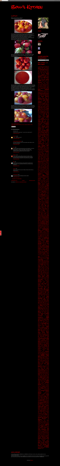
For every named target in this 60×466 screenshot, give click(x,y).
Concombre (40, 141)
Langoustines (40, 259)
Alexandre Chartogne (43, 71)
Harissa (46, 219)
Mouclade (43, 296)
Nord (42, 303)
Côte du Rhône (45, 149)
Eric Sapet (39, 177)
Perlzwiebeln (39, 327)
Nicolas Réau (45, 301)
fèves (48, 185)
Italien (41, 228)
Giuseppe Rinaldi (41, 207)
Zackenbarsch (44, 443)
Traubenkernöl (40, 425)
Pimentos (44, 337)
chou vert (45, 134)
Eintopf (46, 169)
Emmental (47, 171)
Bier (38, 95)
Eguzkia (48, 168)
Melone (12, 125)
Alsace (39, 73)
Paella (45, 310)
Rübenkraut (44, 372)
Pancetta (42, 313)
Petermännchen (41, 328)
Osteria (43, 309)
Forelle (45, 193)
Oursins (39, 310)
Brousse (44, 110)
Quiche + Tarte (45, 355)
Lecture (39, 264)
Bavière (43, 91)
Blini (48, 98)
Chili (41, 131)
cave (45, 120)
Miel (48, 287)
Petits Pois (40, 330)
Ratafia (45, 358)
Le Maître (42, 263)
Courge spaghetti (42, 151)
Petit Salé (45, 329)
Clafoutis (42, 137)
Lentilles (39, 266)
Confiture (40, 143)
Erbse (43, 174)
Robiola (39, 368)
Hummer (47, 224)
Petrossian (47, 330)
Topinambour (40, 421)
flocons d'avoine (40, 190)
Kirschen (43, 245)
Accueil (23, 180)
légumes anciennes (46, 264)
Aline (46, 72)
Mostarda (47, 295)
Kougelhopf (47, 248)
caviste (48, 120)
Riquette (44, 365)
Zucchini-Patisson (40, 446)
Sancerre (44, 380)
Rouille (39, 372)
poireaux (42, 342)
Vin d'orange (46, 431)
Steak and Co (47, 404)
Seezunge (45, 395)
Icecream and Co (46, 225)
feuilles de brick (44, 185)
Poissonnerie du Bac (41, 343)
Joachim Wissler (44, 235)
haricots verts (42, 219)
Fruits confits (44, 199)
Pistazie (45, 340)
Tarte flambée (47, 411)
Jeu (40, 235)
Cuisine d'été (45, 156)
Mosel (42, 295)
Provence (47, 351)
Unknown (14, 136)
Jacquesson (47, 228)
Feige (39, 182)
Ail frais (40, 69)
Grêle (42, 211)
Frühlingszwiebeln (40, 198)
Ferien (39, 185)
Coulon (45, 150)
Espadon (48, 177)
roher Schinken (46, 368)
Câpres (47, 116)
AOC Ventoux (44, 76)
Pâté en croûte (46, 319)
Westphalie (43, 440)
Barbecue (44, 87)
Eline (14, 147)
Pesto (47, 327)
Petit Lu (42, 329)
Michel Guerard (43, 287)
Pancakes (39, 313)
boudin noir (39, 104)
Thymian (45, 417)
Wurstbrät (42, 442)
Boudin (44, 103)
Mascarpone (40, 281)
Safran (39, 374)
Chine (45, 131)
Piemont (44, 334)
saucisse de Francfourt (45, 384)
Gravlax (39, 211)
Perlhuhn (47, 326)
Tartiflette (44, 412)
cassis (46, 119)
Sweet (44, 408)
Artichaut (39, 79)
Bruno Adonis (47, 111)
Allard (48, 72)
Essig (48, 178)
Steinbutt (43, 405)
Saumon (41, 387)
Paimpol (48, 310)
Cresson (39, 155)
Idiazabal (39, 226)
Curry (39, 158)
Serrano (42, 398)
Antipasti (40, 76)
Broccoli (42, 109)
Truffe (45, 425)
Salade (41, 377)
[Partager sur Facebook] (14, 126)
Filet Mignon (40, 187)
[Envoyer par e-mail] (11, 126)
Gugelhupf (39, 215)
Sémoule (44, 397)
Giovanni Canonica (43, 206)
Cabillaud (47, 112)
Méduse (44, 282)
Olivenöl (39, 307)
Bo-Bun (39, 100)
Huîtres (45, 224)
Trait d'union (43, 423)
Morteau (39, 294)
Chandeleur (39, 124)
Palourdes (39, 312)
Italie (38, 228)
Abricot (42, 67)
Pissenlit (47, 339)
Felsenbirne (43, 183)
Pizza (39, 341)
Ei (38, 169)
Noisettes (41, 302)
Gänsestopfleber (46, 200)
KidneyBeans (44, 244)
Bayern (45, 91)
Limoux (46, 270)
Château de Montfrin (41, 127)
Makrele (41, 274)
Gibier (42, 204)
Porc (45, 346)
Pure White (47, 353)
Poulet (45, 348)
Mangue (43, 276)
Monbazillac (41, 291)
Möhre (47, 290)
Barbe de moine (40, 87)
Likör (48, 269)
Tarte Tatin (40, 412)
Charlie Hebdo (43, 125)
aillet (43, 69)
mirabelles (39, 290)
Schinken (43, 390)
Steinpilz (39, 406)
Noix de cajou (47, 302)
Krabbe (41, 249)
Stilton (42, 406)
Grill (45, 212)
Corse (44, 147)
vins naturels (47, 433)
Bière (40, 95)
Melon (31, 124)
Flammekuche (47, 188)
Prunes (44, 352)
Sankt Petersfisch (46, 381)
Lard (45, 260)
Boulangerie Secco (40, 105)
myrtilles (44, 299)
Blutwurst (47, 99)
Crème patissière (44, 154)
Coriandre (44, 146)
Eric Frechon (43, 176)
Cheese (39, 129)
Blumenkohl (40, 99)
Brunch (39, 111)
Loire (48, 271)
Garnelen (43, 201)
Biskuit (39, 96)
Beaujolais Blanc (40, 92)
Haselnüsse (39, 220)
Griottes (48, 212)
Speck (41, 402)
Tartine (48, 412)
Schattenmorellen (46, 389)
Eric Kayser (47, 176)
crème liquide (40, 154)
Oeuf (48, 304)
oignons (44, 305)
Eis (48, 169)
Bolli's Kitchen (27, 7)
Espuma (44, 178)
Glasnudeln (43, 208)
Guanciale (44, 214)
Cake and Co (46, 114)
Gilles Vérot (47, 205)
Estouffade (43, 179)
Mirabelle (47, 289)
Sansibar (39, 382)
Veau (48, 428)
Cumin (39, 157)
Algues (44, 72)
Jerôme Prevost (45, 234)
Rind (48, 363)
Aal (48, 66)
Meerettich (47, 282)
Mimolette (39, 289)
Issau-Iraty (47, 227)
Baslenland (44, 90)
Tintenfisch (44, 418)
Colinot (41, 140)
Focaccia (47, 190)
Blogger (31, 460)
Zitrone (39, 445)
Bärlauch (39, 88)
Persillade (44, 327)
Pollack (45, 344)
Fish (44, 188)
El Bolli (41, 170)
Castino (42, 120)
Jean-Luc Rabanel (40, 234)
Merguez (42, 284)
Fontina (39, 193)
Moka (38, 291)
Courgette (47, 151)
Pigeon (44, 335)
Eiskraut (39, 170)
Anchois (42, 75)
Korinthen (39, 248)
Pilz (45, 336)
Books (39, 103)
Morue (42, 294)
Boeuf (44, 100)
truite (45, 426)
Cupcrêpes (44, 157)
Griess (44, 212)
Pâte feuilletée (40, 320)
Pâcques (43, 310)
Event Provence (43, 180)
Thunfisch (39, 417)
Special (39, 402)
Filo (42, 187)
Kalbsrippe (43, 240)
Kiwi (46, 245)
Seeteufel (47, 394)
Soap (14, 125)
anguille (48, 75)
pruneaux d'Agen (40, 352)
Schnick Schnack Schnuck (17, 141)
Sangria (42, 381)
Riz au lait (46, 366)
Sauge (39, 387)
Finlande (48, 187)
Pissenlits (39, 340)
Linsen (39, 271)
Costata (41, 148)
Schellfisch (39, 390)
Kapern (47, 241)
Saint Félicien (45, 374)
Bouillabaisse (43, 104)
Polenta (43, 344)
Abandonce (39, 67)
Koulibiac (39, 249)
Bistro (42, 96)
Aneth (45, 75)
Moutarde (47, 297)
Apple (45, 77)
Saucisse (39, 384)
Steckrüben (39, 405)
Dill (41, 161)
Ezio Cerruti (47, 180)
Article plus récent (14, 180)
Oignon (41, 305)
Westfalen (39, 440)
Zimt (48, 444)
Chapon (43, 124)
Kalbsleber (39, 240)
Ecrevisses (41, 168)
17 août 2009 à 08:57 (16, 144)
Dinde (43, 161)
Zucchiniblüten (46, 446)
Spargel (44, 401)
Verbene (48, 429)
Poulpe (48, 348)
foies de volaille (42, 192)
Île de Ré (43, 226)
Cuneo (41, 157)
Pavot (40, 323)
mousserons (43, 297)
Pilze (48, 336)
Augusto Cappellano (46, 82)
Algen (41, 72)
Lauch (48, 261)
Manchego (47, 274)
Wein (43, 436)
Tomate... (40, 419)
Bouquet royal (40, 106)
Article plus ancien (32, 180)
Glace (45, 207)
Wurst (39, 442)
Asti (45, 80)
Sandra (14, 168)
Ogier (38, 305)
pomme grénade (40, 345)
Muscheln (47, 298)
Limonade (39, 270)
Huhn (42, 223)
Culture (48, 156)
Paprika (47, 313)
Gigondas (45, 204)
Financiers (44, 187)
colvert (46, 140)
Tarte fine (43, 411)
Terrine (45, 414)
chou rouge (42, 134)
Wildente (48, 440)
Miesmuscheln (40, 288)
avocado (43, 84)
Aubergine (40, 82)
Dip (44, 161)
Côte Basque (44, 148)
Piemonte (47, 334)
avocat (46, 84)
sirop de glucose (40, 399)
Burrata (42, 112)
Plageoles (41, 341)
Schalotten (39, 389)
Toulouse (42, 422)
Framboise (25, 124)
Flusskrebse (44, 190)
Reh (48, 360)
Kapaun (44, 241)
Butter (45, 112)
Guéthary (47, 214)
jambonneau (40, 232)
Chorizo (46, 132)
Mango (48, 275)
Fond (45, 192)
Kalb (42, 239)
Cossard (39, 148)
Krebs (42, 250)
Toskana (39, 422)
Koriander (47, 247)
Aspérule (43, 80)
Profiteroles (39, 351)
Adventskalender (46, 67)
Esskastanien (39, 179)
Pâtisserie (47, 321)
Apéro (39, 77)
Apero (48, 76)
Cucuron (42, 156)
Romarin (39, 369)
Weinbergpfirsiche (46, 436)
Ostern (45, 309)
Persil (42, 327)
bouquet (48, 105)
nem (38, 301)
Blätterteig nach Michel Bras (43, 97)
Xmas (38, 443)
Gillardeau (42, 205)
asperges (39, 80)
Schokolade (47, 391)
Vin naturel (44, 432)
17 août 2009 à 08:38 (16, 138)
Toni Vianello (46, 420)
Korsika (43, 248)
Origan (42, 308)
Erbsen (48, 174)
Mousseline (39, 297)
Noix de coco (40, 303)
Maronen (39, 280)
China (43, 131)
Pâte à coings (42, 319)
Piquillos (39, 339)
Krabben (44, 249)
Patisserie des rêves (41, 322)
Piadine (42, 333)
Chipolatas (39, 132)
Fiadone (39, 186)
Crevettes (42, 155)
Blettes (43, 98)
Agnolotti (47, 68)
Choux (45, 135)
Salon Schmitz (44, 379)
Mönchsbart (44, 291)
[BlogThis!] (12, 126)
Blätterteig (47, 96)
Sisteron (44, 399)
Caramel (39, 117)
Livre (46, 271)
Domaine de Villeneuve (45, 162)
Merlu (48, 284)
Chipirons (47, 131)
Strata (48, 406)
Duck (38, 167)
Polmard (48, 344)
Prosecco (43, 351)
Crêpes (48, 154)
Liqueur (42, 271)
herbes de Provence (45, 221)
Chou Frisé (47, 133)
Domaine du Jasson (40, 163)
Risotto (39, 366)
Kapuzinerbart (40, 242)
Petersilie (45, 328)
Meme (48, 283)
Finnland (39, 188)
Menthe (39, 284)
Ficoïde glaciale (42, 186)
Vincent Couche (43, 433)
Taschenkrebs (40, 413)
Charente (39, 125)
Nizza (48, 301)
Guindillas (42, 215)
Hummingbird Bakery (41, 225)
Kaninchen (39, 241)
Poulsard (39, 349)
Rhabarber (47, 362)
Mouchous (39, 296)
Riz (44, 366)
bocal (41, 100)
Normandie (44, 303)
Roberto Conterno (46, 367)
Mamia (44, 274)
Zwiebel (39, 448)
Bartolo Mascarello (46, 88)
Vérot (45, 430)
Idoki (41, 226)
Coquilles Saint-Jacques (43, 146)
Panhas (45, 313)
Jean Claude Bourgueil (45, 233)
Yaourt (41, 443)
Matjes (44, 281)
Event (39, 180)
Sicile (44, 398)
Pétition (48, 329)
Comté (48, 140)
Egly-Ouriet (44, 168)
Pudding (46, 352)
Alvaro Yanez (43, 73)
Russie (42, 373)
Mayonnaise (39, 282)
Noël (38, 302)
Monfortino (42, 292)
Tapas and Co (43, 410)
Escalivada (45, 177)
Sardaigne (42, 382)
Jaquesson (43, 232)
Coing (48, 139)
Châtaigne (47, 126)
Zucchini (47, 445)
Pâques (39, 314)
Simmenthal (47, 398)
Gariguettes (39, 201)
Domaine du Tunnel (41, 164)
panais (48, 312)
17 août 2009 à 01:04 (16, 133)
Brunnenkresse (42, 111)
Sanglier (39, 381)
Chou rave (39, 134)
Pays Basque (43, 323)
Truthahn (47, 426)
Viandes (39, 431)
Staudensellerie (42, 404)
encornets (39, 172)
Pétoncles (44, 330)
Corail (42, 146)
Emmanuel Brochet (43, 171)
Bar (40, 86)
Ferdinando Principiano (45, 184)
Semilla (39, 397)
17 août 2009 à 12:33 (16, 171)
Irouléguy (44, 227)
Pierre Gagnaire (40, 335)
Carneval (39, 118)
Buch (38, 112)
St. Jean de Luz (46, 403)
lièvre (41, 269)
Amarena (39, 74)
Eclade (39, 168)
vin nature (41, 432)
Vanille (39, 428)
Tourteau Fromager (46, 422)
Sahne (41, 374)
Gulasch (45, 215)
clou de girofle (44, 138)
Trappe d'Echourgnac (41, 424)
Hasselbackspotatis (44, 220)
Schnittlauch (47, 390)
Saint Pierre (41, 376)
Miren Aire (42, 290)
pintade (47, 338)
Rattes (39, 359)
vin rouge (47, 432)
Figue (46, 186)
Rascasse (42, 358)
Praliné (48, 349)
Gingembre (39, 206)
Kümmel (48, 250)
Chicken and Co (46, 130)
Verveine (47, 430)
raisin (41, 357)
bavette (41, 91)
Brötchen (41, 110)
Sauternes (45, 387)
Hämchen (39, 217)
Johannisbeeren (40, 236)
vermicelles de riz (41, 430)
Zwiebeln (42, 448)
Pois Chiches (47, 342)
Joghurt (48, 235)
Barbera (48, 87)
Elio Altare (43, 170)
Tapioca (39, 411)
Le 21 (40, 262)
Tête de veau (44, 415)
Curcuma (47, 157)
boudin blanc (47, 103)
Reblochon (44, 360)
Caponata (44, 116)
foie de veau (40, 191)
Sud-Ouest (47, 407)
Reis (42, 361)
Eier (40, 169)
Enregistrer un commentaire (17, 178)
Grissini (39, 213)
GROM (42, 213)
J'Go (45, 228)
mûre (44, 298)
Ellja (13, 161)
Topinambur (44, 421)
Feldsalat (39, 183)
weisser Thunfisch (43, 438)
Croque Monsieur (46, 155)
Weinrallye (39, 437)
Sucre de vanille (43, 407)
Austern (48, 83)
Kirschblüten (39, 245)
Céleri (42, 121)
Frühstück (44, 198)
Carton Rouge (47, 118)
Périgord (43, 326)
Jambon (39, 230)
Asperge (47, 79)
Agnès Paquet (44, 68)
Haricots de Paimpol (42, 218)
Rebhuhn (41, 360)
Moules (48, 296)
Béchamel (39, 93)
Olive (48, 306)
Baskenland (40, 90)
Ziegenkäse (45, 444)
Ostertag (48, 309)
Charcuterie (47, 124)
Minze (45, 289)
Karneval (48, 242)
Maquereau (47, 276)
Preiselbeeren (40, 350)
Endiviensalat (45, 172)
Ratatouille (47, 358)
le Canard (47, 262)
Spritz (42, 403)
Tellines (45, 413)
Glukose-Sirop (47, 208)
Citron (45, 136)
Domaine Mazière (40, 165)
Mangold (39, 276)
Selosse (48, 396)
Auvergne (39, 84)
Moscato (39, 295)
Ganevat (42, 200)
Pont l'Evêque (42, 346)
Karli (45, 242)
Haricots (44, 217)
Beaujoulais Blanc (46, 92)
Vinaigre (39, 433)
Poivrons (39, 344)
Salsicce (48, 379)
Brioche (47, 108)
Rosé (48, 369)
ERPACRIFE (42, 177)
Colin (38, 140)
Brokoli (44, 109)
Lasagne (45, 261)
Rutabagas (47, 373)
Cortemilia (47, 147)
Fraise (23, 124)
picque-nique (39, 334)
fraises (44, 194)
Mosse (44, 295)
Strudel (39, 407)
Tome (42, 420)
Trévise (43, 425)
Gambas (39, 200)
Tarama (41, 411)
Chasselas (39, 126)
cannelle (39, 116)
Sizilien (46, 399)
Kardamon (43, 242)
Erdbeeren (20, 124)
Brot (38, 110)
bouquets (44, 106)
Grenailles (39, 212)
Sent (48, 397)
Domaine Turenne (46, 165)
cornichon (41, 147)
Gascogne (45, 201)
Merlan (45, 284)
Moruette (44, 294)
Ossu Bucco (39, 309)
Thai (46, 415)
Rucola (39, 373)
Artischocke (43, 79)
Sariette (45, 383)
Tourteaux (39, 423)
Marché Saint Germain (45, 277)
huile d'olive (45, 223)
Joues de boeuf (45, 236)
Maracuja (39, 277)
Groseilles (44, 213)
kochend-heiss (15, 174)
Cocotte (45, 139)
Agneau (39, 68)
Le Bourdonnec (44, 262)
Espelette (39, 178)
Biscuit (48, 95)
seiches (48, 395)
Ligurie (43, 269)
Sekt (38, 396)
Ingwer (46, 226)
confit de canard (45, 142)
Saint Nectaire (45, 375)
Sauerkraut (44, 386)
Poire (48, 341)
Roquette (42, 369)
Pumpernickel (43, 353)
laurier (39, 262)
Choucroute (42, 135)
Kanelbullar (47, 240)
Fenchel (47, 183)
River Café (42, 366)
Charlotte (47, 125)
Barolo (42, 88)
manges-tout (43, 275)
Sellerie (45, 396)
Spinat (40, 403)
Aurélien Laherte (40, 83)
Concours (44, 141)
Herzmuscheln (42, 222)
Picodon (48, 333)
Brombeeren (47, 109)
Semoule (41, 397)
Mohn (45, 290)
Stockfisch (45, 406)
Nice (39, 301)
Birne (46, 95)
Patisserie (44, 321)
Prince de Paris (46, 350)
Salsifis (42, 380)
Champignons (46, 123)
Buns (40, 112)
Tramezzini (47, 423)
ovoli (41, 310)
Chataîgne (43, 126)
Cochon (42, 139)
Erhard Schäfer (40, 176)
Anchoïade (39, 75)
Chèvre (47, 129)
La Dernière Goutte (44, 254)
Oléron (45, 306)
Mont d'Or (47, 292)
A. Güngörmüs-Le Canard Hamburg (43, 66)
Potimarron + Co (41, 348)
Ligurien (46, 269)
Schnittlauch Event (41, 391)
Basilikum (47, 89)
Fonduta (48, 192)
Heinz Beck (39, 221)
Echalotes (44, 167)
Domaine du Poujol (46, 163)
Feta (40, 185)
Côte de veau (41, 149)
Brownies (47, 110)
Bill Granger (43, 95)
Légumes (41, 264)
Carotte (42, 118)
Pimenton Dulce (40, 337)
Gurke (48, 215)
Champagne (40, 123)
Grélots (45, 211)
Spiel (38, 403)
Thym (43, 417)
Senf (46, 397)
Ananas (47, 74)
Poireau (39, 342)
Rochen (42, 368)
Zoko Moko (43, 445)
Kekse (45, 243)
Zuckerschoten (42, 447)
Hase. (48, 219)
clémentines (39, 138)
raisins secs (44, 357)
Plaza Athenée (45, 341)
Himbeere (29, 124)
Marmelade (40, 279)
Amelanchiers (43, 74)
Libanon (44, 268)
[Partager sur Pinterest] (15, 126)
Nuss (41, 304)
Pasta (47, 317)
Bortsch (41, 103)
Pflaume (39, 332)
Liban (41, 268)
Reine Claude (40, 361)
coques (39, 145)
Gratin (44, 210)
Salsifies (39, 380)
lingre (48, 270)
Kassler (43, 243)
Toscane (48, 421)
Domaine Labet (47, 164)
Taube (43, 413)
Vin (43, 431)
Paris (42, 314)
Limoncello (42, 270)
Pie (42, 334)
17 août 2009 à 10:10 (16, 152)
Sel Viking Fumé (41, 396)
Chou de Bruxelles (42, 133)
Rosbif (46, 369)
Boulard (45, 105)
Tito (48, 418)
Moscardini (47, 294)
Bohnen (47, 100)
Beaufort (48, 91)
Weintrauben (44, 437)
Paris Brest (46, 314)
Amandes (47, 73)
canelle (48, 115)
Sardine (39, 383)
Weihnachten (40, 436)
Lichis (46, 268)
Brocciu (39, 109)
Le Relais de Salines (46, 263)
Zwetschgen (47, 447)
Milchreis (47, 288)
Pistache (42, 340)
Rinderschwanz (40, 365)
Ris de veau (47, 365)
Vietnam (41, 431)
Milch (44, 288)
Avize (41, 84)
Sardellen (47, 382)
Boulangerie (47, 104)
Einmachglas (43, 169)
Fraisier (40, 195)
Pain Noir (45, 311)
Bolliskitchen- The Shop (41, 102)
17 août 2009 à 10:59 (16, 165)
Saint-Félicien (45, 376)
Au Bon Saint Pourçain (45, 81)
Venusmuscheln (43, 429)
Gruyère (41, 214)
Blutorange (43, 99)
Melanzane (39, 283)
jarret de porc (40, 233)
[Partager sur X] (13, 126)
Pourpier (43, 349)
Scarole (48, 388)
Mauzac (48, 281)
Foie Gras (44, 191)
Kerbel (48, 243)
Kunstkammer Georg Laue (41, 251)
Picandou (45, 333)
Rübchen (41, 372)
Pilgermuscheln (42, 336)
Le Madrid (39, 263)
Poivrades (47, 343)
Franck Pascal (47, 195)
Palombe (48, 311)
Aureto (45, 83)
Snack (41, 400)
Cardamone (47, 117)
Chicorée (39, 131)
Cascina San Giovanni (41, 119)
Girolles (48, 206)
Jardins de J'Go (47, 232)
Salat (43, 378)
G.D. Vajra (47, 199)
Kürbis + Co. (47, 251)
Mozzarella (40, 298)
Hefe (48, 220)
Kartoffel (40, 243)
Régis (47, 360)
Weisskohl (47, 438)
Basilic (39, 89)
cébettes (39, 121)
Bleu (46, 98)
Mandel (39, 275)
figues (48, 186)
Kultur (45, 250)
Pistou (48, 340)
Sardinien (42, 383)
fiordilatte (41, 188)
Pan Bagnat (44, 312)
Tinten (39, 418)
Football (42, 193)
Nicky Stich (42, 301)
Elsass (46, 170)
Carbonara (43, 117)
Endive (42, 172)
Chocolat (42, 132)
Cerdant (48, 121)
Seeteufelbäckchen (40, 395)
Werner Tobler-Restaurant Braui (43, 439)
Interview (41, 227)
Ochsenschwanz (44, 304)
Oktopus (42, 306)
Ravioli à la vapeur (44, 359)
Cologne (43, 140)
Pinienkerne (44, 338)
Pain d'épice (41, 311)
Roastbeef (41, 367)
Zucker (39, 447)
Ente (48, 172)
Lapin (42, 260)
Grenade (48, 211)
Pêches (48, 323)
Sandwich (47, 380)
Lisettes (44, 271)
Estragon (47, 179)
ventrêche (39, 429)
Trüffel (42, 426)
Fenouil (39, 184)
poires (44, 342)
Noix (43, 302)
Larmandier (42, 261)
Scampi (42, 388)
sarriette (48, 383)
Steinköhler (47, 405)
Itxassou (43, 228)
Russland (44, 373)
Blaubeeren (40, 98)
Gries (42, 212)
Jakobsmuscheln (46, 229)
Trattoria (47, 424)
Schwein (39, 393)
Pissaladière (43, 339)
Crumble (39, 156)
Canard (44, 115)
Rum (40, 373)
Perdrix (39, 326)
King (48, 244)
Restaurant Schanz (46, 361)
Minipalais (42, 289)
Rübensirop (47, 372)
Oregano (39, 308)
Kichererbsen (40, 244)
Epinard (39, 174)
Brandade (47, 106)
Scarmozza (45, 388)
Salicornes (39, 379)
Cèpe (45, 121)
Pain (39, 311)
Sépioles (39, 398)
